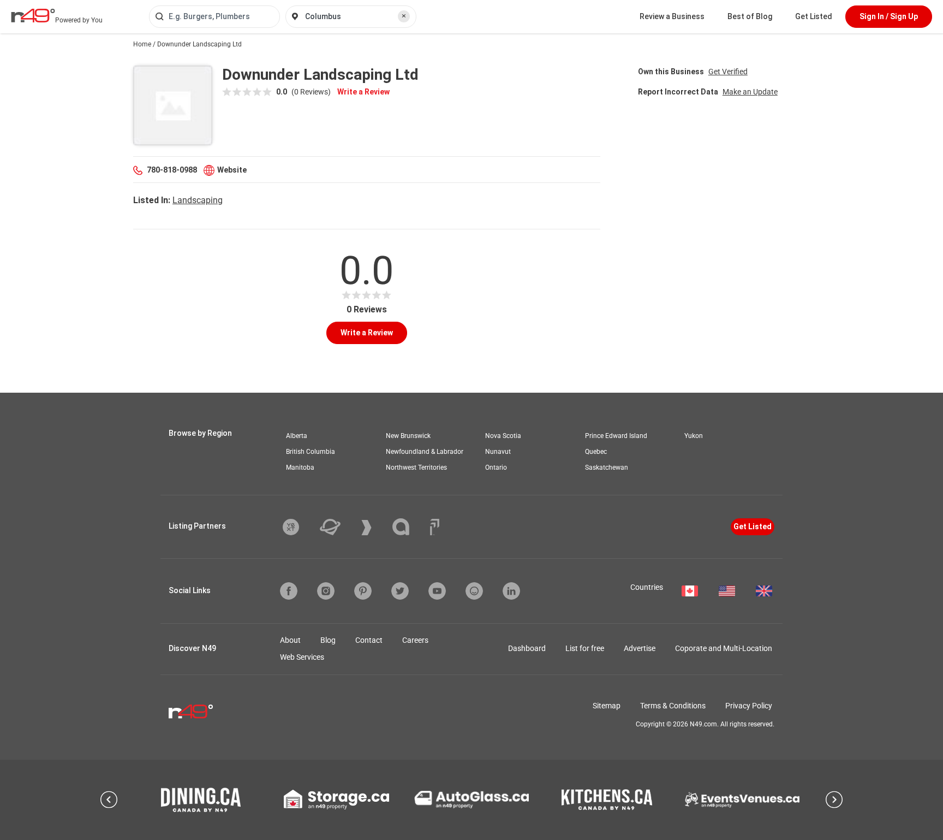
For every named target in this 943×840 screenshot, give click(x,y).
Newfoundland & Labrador (424, 452)
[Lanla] (409, 527)
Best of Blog (749, 16)
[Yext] (299, 527)
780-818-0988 (172, 169)
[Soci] (434, 527)
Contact (369, 640)
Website (232, 169)
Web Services (302, 657)
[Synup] (374, 528)
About (290, 640)
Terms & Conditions (673, 705)
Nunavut (498, 452)
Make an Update (750, 91)
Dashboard (527, 648)
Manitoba (300, 467)
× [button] (404, 16)
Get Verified (728, 71)
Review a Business (672, 16)
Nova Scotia (503, 436)
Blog (328, 640)
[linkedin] (511, 591)
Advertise (639, 648)
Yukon (693, 436)
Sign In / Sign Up (889, 16)
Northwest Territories (416, 467)
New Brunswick (408, 436)
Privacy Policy (748, 705)
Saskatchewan (606, 467)
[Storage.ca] (336, 799)
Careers (415, 640)
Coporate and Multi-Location (723, 648)
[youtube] (437, 591)
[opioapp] (474, 591)
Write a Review (363, 91)
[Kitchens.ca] (606, 799)
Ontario (496, 467)
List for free (584, 648)
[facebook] (289, 591)
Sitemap (606, 705)
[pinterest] (363, 591)
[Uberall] (338, 527)
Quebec (596, 452)
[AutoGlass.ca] (471, 800)
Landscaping (197, 200)
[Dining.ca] (201, 799)
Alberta (296, 436)
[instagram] (326, 591)
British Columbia (310, 452)
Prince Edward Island (616, 436)
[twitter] (400, 591)
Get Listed (813, 16)
